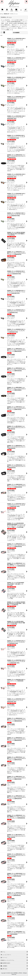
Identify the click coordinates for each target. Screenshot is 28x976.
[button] (1, 1)
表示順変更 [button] (16, 32)
